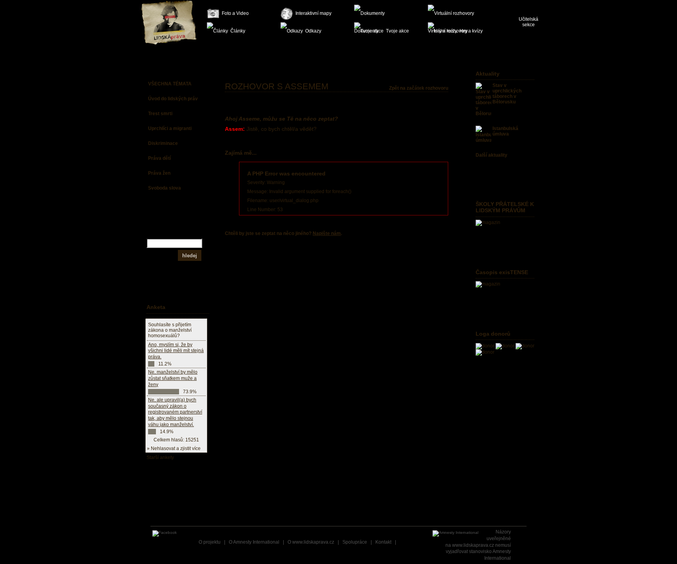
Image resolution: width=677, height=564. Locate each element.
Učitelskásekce (528, 21)
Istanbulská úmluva (505, 131)
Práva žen (159, 173)
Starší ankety (160, 457)
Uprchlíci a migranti (170, 128)
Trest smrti (160, 113)
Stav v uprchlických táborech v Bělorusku (506, 94)
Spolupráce (354, 542)
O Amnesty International (254, 542)
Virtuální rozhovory (455, 13)
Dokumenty (381, 13)
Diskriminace (163, 143)
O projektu (210, 542)
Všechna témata (170, 84)
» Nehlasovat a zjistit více (174, 448)
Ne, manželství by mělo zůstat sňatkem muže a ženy (172, 378)
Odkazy (313, 31)
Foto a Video (235, 13)
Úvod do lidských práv (173, 98)
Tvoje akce (397, 31)
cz (521, 3)
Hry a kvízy (471, 31)
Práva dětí (159, 158)
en (534, 3)
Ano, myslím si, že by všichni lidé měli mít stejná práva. (176, 351)
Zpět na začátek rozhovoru (418, 88)
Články (237, 31)
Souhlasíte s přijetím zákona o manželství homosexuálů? (170, 330)
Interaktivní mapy (313, 13)
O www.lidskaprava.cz (311, 542)
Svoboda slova (164, 188)
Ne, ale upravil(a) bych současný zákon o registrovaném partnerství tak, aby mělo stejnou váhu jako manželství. (175, 412)
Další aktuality (491, 155)
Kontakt (383, 542)
